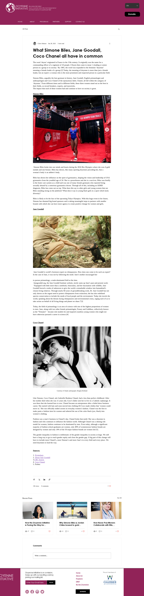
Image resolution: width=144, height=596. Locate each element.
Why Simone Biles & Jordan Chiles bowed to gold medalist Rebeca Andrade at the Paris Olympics (71, 524)
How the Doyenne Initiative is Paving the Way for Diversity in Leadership (37, 524)
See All (119, 498)
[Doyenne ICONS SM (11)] (27, 592)
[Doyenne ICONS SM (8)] (37, 592)
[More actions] (109, 43)
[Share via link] (49, 480)
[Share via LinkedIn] (44, 480)
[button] (68, 21)
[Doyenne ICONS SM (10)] (42, 592)
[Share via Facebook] (34, 480)
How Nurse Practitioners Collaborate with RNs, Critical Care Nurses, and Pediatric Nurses (105, 524)
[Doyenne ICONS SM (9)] (32, 592)
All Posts (25, 29)
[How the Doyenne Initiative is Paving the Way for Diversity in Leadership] (38, 510)
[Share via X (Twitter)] (39, 480)
